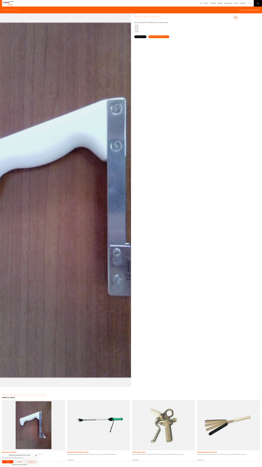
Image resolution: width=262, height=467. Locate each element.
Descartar (19, 461)
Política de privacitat (23, 464)
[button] (36, 455)
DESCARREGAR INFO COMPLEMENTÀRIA (158, 36)
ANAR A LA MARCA (139, 36)
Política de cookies (15, 464)
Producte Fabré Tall (10, 10)
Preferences (31, 461)
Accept (8, 461)
